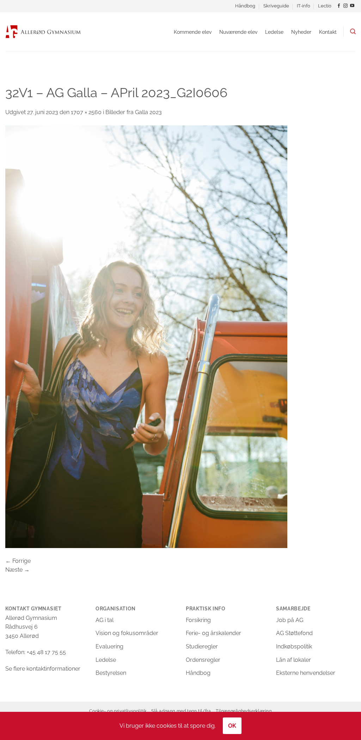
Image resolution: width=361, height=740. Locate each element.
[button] (353, 31)
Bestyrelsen (111, 673)
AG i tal (105, 620)
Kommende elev (193, 32)
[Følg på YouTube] (352, 6)
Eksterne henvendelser (305, 673)
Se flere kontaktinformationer (42, 668)
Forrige (18, 561)
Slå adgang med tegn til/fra (181, 711)
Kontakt (328, 32)
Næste (17, 569)
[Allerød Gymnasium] (43, 31)
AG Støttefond (294, 633)
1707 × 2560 (86, 112)
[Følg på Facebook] (339, 6)
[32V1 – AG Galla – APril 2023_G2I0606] (146, 336)
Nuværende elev (238, 32)
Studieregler (202, 646)
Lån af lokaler (293, 660)
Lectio (324, 5)
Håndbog (245, 5)
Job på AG (289, 620)
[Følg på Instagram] (345, 6)
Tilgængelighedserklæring (244, 711)
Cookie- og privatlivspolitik (117, 711)
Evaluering (109, 646)
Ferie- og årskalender (213, 633)
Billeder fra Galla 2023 (133, 112)
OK (232, 725)
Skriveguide (276, 5)
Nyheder (301, 32)
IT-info (303, 5)
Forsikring (198, 620)
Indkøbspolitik (294, 646)
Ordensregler (203, 660)
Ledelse (274, 32)
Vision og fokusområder (127, 633)
